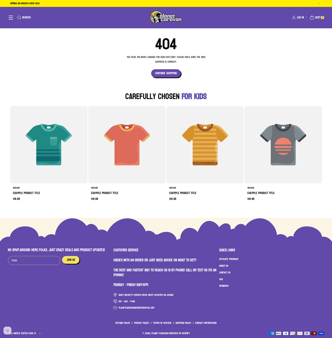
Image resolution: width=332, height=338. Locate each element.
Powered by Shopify (179, 333)
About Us (223, 265)
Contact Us (225, 272)
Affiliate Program (229, 259)
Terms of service (162, 322)
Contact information (206, 322)
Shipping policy (183, 322)
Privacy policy (141, 322)
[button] (11, 18)
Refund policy (122, 322)
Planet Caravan (159, 333)
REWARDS (224, 285)
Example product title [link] (26, 193)
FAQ (221, 279)
